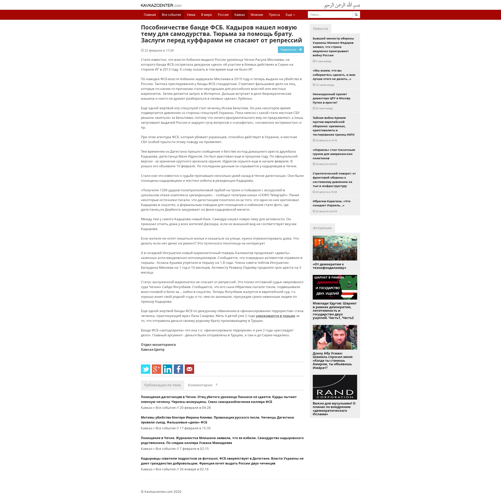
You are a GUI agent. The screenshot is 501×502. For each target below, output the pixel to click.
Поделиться (289, 49)
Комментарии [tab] (202, 385)
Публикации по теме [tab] (162, 385)
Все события (171, 15)
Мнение (257, 15)
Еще (289, 15)
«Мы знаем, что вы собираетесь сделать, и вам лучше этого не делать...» (334, 77)
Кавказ (239, 15)
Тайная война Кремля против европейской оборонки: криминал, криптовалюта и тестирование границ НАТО (334, 129)
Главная (150, 15)
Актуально (322, 228)
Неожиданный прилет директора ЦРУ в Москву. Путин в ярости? (332, 101)
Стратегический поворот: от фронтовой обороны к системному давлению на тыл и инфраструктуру (334, 182)
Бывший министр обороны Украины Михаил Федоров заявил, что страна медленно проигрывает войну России (333, 49)
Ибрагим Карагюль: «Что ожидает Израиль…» (332, 206)
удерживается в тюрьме (275, 315)
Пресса (274, 15)
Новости (320, 28)
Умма (191, 15)
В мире (206, 15)
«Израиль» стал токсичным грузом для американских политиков (334, 157)
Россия (223, 15)
